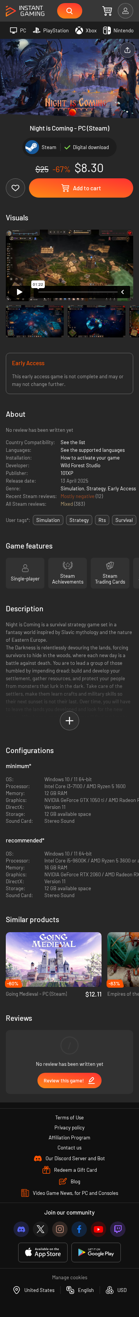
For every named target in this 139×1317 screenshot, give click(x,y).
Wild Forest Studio (80, 465)
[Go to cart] (107, 10)
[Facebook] (79, 1229)
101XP (67, 473)
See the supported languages (93, 450)
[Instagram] (60, 1229)
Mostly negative (78, 496)
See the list (73, 442)
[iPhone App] (43, 1252)
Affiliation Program (69, 1137)
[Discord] (21, 1229)
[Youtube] (98, 1229)
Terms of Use (69, 1117)
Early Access (122, 488)
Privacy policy (69, 1127)
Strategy (95, 488)
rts (102, 520)
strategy (79, 520)
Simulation (72, 488)
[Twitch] (117, 1229)
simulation (48, 520)
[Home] (25, 11)
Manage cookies (69, 1277)
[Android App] (96, 1252)
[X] (40, 1229)
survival (124, 520)
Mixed (67, 504)
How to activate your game (90, 458)
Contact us (69, 1147)
